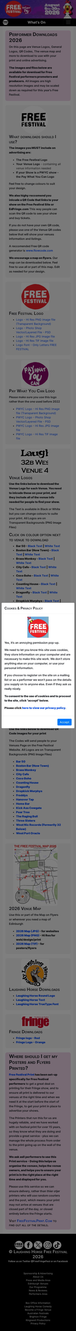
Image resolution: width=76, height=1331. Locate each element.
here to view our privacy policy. (44, 708)
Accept (64, 722)
